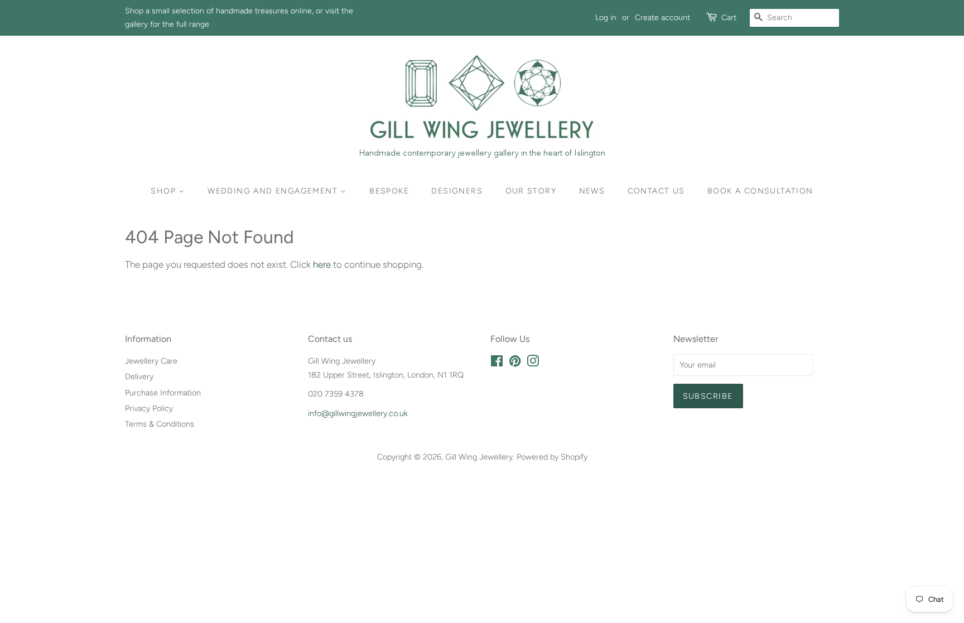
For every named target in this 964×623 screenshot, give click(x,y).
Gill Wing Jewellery (479, 457)
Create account (662, 17)
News (592, 191)
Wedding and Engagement (274, 191)
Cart (728, 17)
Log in (605, 17)
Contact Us (656, 191)
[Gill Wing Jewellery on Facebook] (496, 363)
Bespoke (389, 191)
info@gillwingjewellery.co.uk (358, 413)
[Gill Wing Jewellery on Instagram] (533, 363)
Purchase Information (163, 393)
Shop (165, 191)
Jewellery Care (151, 361)
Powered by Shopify (552, 457)
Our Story (531, 191)
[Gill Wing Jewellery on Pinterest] (515, 363)
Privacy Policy (149, 408)
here (322, 264)
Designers (457, 191)
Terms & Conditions (159, 424)
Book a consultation (760, 191)
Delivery (139, 376)
